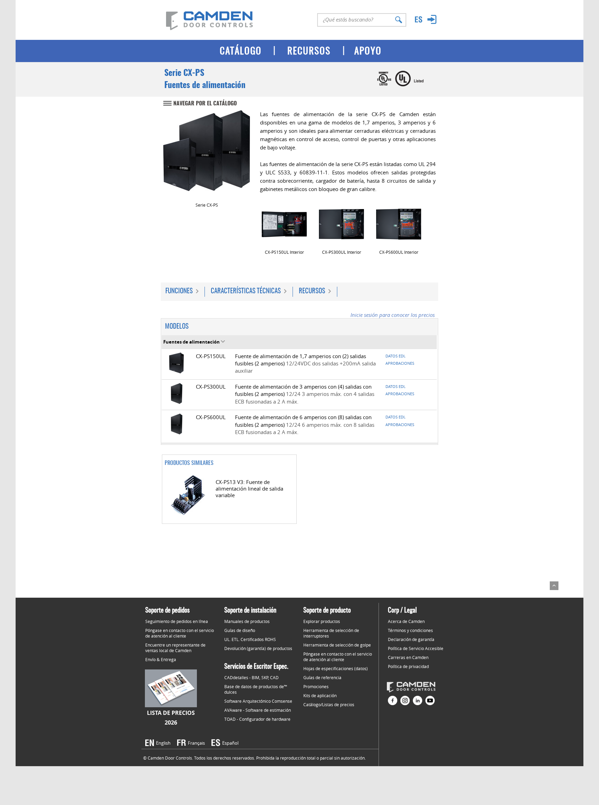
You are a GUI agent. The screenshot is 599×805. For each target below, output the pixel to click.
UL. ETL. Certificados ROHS (250, 639)
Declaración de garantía (411, 639)
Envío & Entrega (160, 659)
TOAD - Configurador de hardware (257, 719)
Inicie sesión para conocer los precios (392, 315)
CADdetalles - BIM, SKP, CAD (251, 677)
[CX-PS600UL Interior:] (398, 224)
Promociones (316, 686)
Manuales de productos (247, 621)
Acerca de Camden (406, 621)
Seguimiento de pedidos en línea (176, 621)
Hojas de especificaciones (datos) (335, 668)
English (163, 743)
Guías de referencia (322, 677)
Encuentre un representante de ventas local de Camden (175, 647)
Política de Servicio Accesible (415, 648)
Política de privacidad (408, 666)
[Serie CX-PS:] (206, 155)
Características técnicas (246, 291)
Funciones (179, 291)
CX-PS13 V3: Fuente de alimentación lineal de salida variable (249, 489)
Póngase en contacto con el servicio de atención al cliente (179, 633)
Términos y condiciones (410, 630)
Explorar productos (321, 621)
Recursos (312, 291)
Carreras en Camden (408, 657)
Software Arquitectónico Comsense (258, 701)
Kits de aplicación (320, 695)
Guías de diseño (239, 630)
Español (230, 743)
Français (196, 743)
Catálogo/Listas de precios (328, 704)
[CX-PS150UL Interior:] (284, 224)
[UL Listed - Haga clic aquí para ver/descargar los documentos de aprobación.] (413, 85)
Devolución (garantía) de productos (258, 648)
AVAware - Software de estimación (257, 710)
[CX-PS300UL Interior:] (341, 224)
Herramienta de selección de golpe (337, 645)
